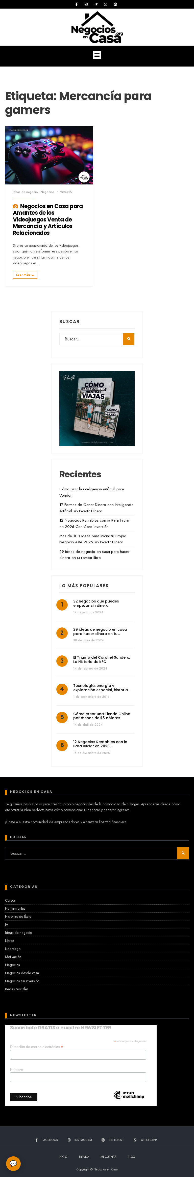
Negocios (47, 192)
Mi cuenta (108, 1157)
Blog (131, 1157)
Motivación (13, 956)
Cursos (10, 900)
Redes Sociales (17, 989)
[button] (97, 55)
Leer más (25, 275)
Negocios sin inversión (22, 980)
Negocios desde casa (22, 972)
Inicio (63, 1157)
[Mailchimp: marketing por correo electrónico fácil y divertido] (129, 1104)
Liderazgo (12, 948)
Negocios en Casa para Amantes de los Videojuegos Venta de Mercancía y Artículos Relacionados (48, 219)
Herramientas (15, 908)
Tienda (84, 1157)
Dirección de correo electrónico (36, 1046)
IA (6, 924)
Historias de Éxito (18, 916)
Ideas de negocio (25, 192)
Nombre (16, 1070)
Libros (9, 940)
